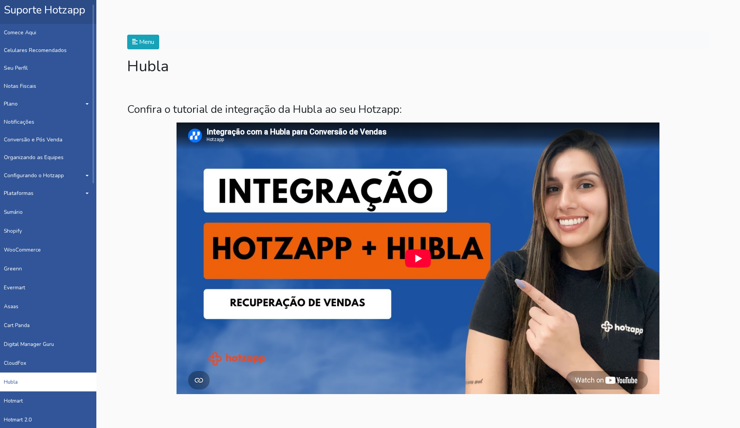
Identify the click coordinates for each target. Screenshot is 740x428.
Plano (11, 103)
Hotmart (13, 401)
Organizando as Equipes (34, 157)
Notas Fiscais (20, 86)
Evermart (14, 287)
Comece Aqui (20, 32)
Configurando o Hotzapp (34, 175)
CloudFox (15, 363)
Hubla (11, 382)
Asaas (11, 306)
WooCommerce (22, 249)
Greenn (13, 268)
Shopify (13, 231)
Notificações (19, 122)
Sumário (13, 212)
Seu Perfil (16, 68)
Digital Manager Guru (29, 344)
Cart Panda (17, 325)
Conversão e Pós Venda (33, 139)
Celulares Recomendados (35, 50)
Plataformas (19, 193)
